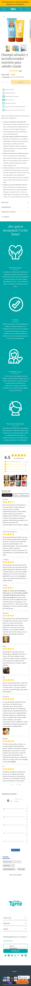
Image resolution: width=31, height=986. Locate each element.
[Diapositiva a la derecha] (29, 48)
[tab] (6, 857)
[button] (4, 9)
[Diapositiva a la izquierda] (2, 48)
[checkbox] (21, 869)
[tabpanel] (15, 876)
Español (15, 971)
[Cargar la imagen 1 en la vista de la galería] (7, 48)
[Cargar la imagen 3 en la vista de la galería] (23, 48)
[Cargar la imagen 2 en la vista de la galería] (15, 48)
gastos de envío (6, 76)
